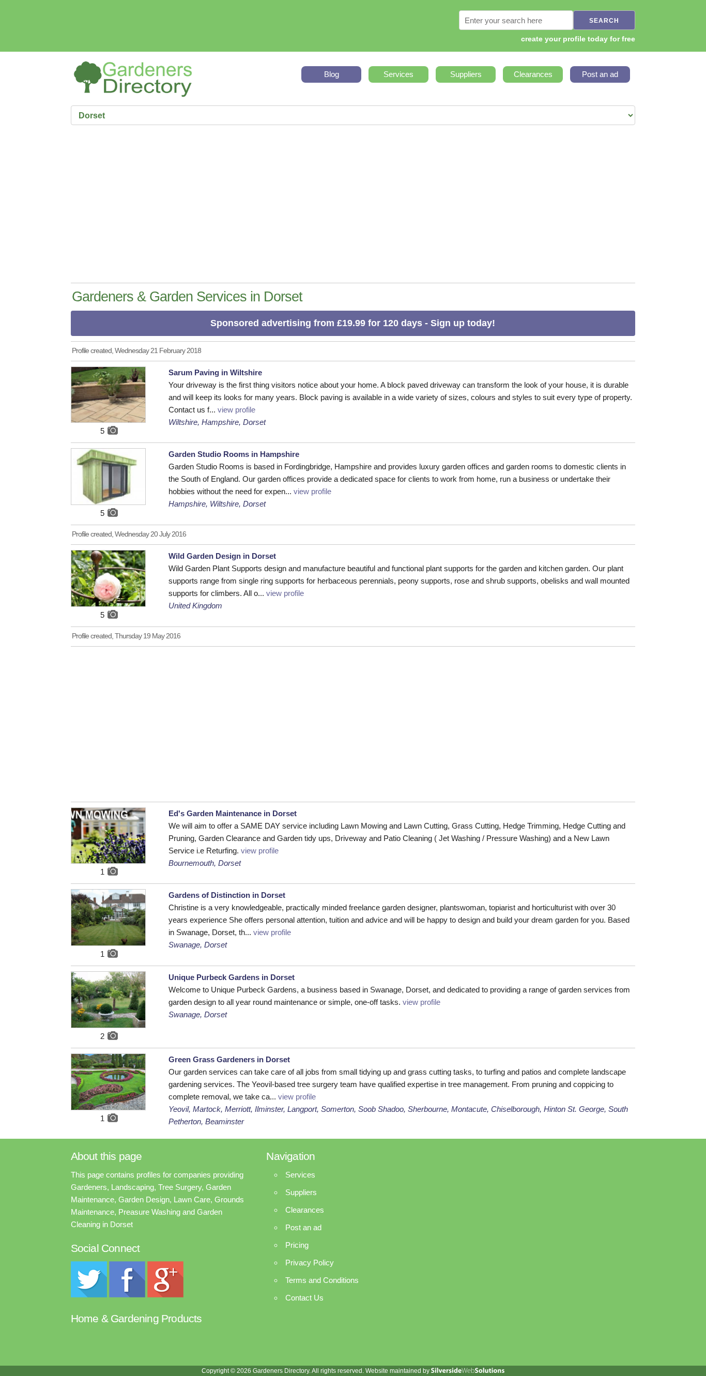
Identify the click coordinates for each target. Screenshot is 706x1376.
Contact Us (304, 1297)
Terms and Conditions (322, 1280)
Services (398, 74)
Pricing (297, 1245)
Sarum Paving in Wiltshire (215, 372)
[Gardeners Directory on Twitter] (89, 1294)
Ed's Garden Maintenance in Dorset (232, 813)
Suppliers (466, 74)
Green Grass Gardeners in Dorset (229, 1059)
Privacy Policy (309, 1262)
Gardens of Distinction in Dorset (226, 895)
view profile (236, 409)
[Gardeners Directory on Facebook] (127, 1294)
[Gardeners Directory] (132, 75)
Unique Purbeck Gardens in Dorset (231, 977)
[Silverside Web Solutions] (467, 1370)
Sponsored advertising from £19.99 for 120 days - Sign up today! (352, 323)
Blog (331, 74)
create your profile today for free (578, 39)
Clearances (533, 74)
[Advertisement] (353, 205)
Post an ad (600, 74)
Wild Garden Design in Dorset (222, 556)
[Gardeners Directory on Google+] (165, 1294)
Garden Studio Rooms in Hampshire (233, 454)
